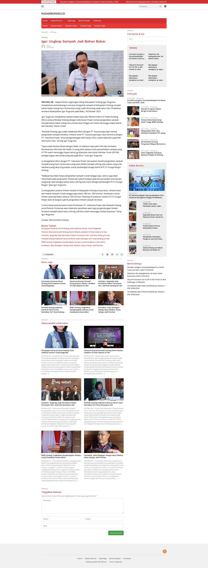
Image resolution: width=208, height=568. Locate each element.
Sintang (44, 37)
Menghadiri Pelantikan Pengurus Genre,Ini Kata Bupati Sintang (152, 238)
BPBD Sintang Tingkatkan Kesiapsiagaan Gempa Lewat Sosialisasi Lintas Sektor (73, 242)
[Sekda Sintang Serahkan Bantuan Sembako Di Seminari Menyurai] (132, 249)
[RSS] (165, 551)
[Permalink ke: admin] (43, 46)
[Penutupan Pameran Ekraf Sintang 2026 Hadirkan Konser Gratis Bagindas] (54, 272)
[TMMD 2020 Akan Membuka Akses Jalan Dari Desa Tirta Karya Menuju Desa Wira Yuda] (132, 205)
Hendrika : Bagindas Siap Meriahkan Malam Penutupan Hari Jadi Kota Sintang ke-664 (75, 235)
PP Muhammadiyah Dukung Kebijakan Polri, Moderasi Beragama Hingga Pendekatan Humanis (146, 196)
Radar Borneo (56, 21)
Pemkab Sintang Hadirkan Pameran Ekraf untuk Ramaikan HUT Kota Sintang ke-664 (75, 239)
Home (45, 21)
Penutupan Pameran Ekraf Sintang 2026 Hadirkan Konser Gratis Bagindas (71, 228)
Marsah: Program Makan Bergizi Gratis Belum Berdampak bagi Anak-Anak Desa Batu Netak (152, 110)
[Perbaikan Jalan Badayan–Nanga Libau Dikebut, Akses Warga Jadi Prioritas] (111, 298)
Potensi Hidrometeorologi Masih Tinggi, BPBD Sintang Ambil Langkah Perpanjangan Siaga (153, 121)
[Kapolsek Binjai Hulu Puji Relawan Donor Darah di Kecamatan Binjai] (132, 216)
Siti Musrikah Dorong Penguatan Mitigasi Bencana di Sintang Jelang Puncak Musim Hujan (153, 143)
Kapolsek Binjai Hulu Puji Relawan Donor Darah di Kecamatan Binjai (153, 216)
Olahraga (71, 21)
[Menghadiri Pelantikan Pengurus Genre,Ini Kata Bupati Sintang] (132, 238)
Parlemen (97, 21)
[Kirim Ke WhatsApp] (122, 254)
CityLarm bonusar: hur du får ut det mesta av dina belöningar (136, 67)
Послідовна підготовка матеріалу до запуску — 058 (156, 67)
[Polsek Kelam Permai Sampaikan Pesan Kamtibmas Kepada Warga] (132, 227)
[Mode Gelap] (165, 6)
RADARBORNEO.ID (53, 13)
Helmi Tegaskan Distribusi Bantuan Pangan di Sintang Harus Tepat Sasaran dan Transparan (152, 154)
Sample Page (85, 26)
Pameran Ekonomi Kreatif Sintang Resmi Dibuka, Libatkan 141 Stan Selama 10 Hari (74, 232)
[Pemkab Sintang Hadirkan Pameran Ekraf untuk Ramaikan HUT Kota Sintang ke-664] (54, 298)
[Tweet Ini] (107, 254)
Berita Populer (84, 21)
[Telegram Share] (117, 254)
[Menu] (43, 6)
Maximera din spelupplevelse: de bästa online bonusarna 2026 (131, 2)
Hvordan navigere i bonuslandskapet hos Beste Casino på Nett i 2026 (68, 2)
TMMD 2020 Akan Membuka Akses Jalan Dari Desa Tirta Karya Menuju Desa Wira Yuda (152, 205)
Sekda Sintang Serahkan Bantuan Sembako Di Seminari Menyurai (153, 249)
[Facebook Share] (102, 254)
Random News (71, 26)
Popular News (56, 26)
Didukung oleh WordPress (96, 562)
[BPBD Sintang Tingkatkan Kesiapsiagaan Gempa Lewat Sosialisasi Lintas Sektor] (82, 298)
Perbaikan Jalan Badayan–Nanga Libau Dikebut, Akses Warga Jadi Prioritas (72, 245)
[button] (160, 6)
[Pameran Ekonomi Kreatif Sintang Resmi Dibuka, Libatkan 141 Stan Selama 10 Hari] (82, 272)
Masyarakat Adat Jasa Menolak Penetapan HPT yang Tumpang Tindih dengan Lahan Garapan (153, 132)
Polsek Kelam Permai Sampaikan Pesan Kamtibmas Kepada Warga (151, 227)
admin (48, 46)
